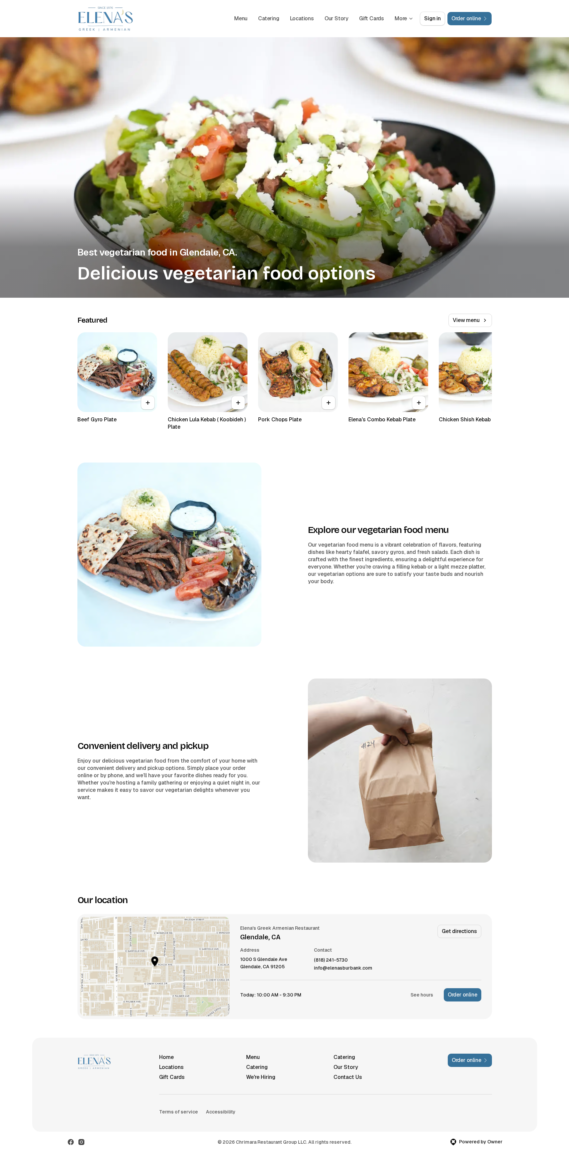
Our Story (336, 18)
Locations (302, 18)
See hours (422, 995)
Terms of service (178, 1112)
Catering (268, 18)
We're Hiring (260, 1077)
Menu (240, 18)
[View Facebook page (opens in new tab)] (71, 1142)
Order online (462, 994)
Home (166, 1057)
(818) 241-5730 (331, 960)
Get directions (459, 931)
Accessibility (221, 1112)
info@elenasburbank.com (343, 968)
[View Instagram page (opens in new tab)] (81, 1142)
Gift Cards (371, 18)
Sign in (432, 18)
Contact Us (347, 1077)
